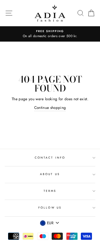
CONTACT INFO (50, 158)
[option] (50, 34)
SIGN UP (82, 234)
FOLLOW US (50, 208)
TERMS (50, 191)
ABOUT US (50, 174)
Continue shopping (50, 107)
